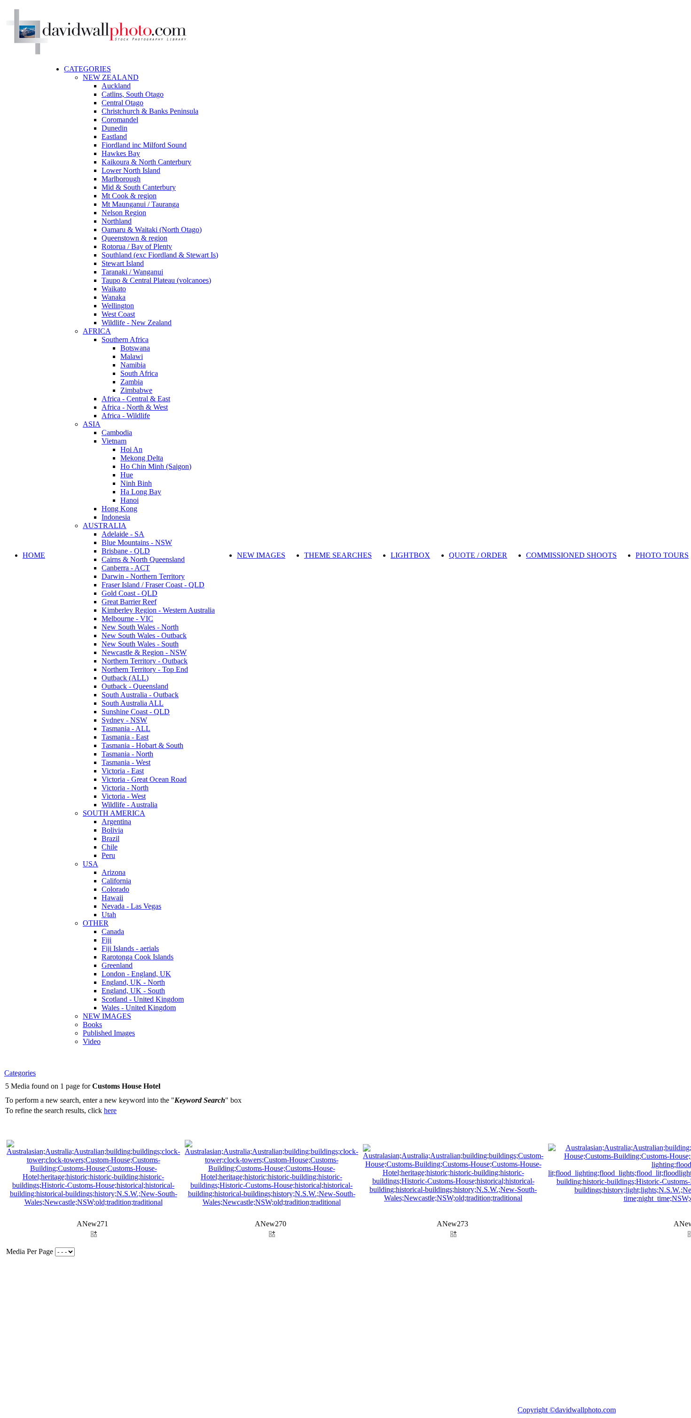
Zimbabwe (136, 390)
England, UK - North (133, 982)
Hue (126, 475)
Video (92, 1041)
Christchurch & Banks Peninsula (150, 111)
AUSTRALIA (104, 526)
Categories (20, 1073)
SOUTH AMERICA (114, 813)
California (116, 881)
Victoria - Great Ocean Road (144, 779)
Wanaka (114, 297)
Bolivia (112, 830)
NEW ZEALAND (111, 77)
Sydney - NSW (124, 720)
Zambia (131, 382)
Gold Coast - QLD (129, 593)
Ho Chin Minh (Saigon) (155, 466)
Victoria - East (123, 771)
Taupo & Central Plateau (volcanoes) (156, 280)
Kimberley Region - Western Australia (158, 610)
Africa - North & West (135, 407)
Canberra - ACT (126, 568)
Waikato (114, 289)
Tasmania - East (125, 737)
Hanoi (129, 500)
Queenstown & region (134, 238)
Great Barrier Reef (129, 602)
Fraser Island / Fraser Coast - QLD (153, 585)
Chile (110, 847)
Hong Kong (119, 509)
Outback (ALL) (125, 678)
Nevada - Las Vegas (131, 906)
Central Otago (122, 103)
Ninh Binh (136, 483)
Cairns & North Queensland (143, 559)
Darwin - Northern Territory (143, 576)
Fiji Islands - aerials (130, 948)
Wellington (118, 306)
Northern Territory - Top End (145, 669)
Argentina (116, 822)
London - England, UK (136, 974)
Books (92, 1024)
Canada (113, 931)
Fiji (106, 940)
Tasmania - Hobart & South (142, 745)
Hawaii (112, 898)
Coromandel (120, 120)
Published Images (109, 1033)
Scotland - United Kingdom (143, 999)
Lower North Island (131, 170)
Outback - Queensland (135, 686)
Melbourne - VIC (127, 619)
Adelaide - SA (123, 534)
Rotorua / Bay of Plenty (137, 246)
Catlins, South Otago (133, 94)
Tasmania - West (126, 762)
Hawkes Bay (121, 153)
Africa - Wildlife (126, 416)
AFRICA (97, 331)
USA (90, 864)
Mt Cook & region (129, 196)
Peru (108, 855)
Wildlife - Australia (129, 805)
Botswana (135, 348)
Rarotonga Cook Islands (137, 957)
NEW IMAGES (107, 1016)
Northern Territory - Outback (145, 661)
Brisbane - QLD (126, 551)
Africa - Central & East (136, 399)
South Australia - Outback (140, 695)
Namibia (133, 365)
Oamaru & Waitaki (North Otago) (152, 230)
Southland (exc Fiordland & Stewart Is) (160, 255)
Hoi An (131, 449)
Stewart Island (123, 263)
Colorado (115, 889)
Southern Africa (125, 339)
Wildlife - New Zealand (137, 323)
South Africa (139, 373)
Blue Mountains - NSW (137, 542)
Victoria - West (124, 796)
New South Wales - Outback (144, 635)
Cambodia (117, 432)
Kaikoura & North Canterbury (146, 162)
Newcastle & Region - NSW (144, 652)
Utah (109, 915)
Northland (117, 221)
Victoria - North (125, 788)
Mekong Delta (141, 458)
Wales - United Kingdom (139, 1008)
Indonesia (116, 517)
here (110, 1110)
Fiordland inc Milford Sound (144, 145)
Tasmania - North (127, 754)
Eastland (114, 136)
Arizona (114, 872)
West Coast (118, 314)
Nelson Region (124, 213)
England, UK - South (133, 991)
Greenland (117, 965)
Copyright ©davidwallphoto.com (567, 1410)
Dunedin (114, 128)
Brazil (110, 838)
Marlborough (121, 179)
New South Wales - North (140, 627)
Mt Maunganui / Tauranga (140, 204)
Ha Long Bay (140, 492)
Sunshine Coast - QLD (136, 712)
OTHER (96, 923)
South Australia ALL (133, 703)
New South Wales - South (140, 644)
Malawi (131, 356)
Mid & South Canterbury (139, 187)
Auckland (116, 86)
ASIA (92, 424)
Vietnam (114, 441)
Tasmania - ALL (126, 728)
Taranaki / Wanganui (132, 272)
